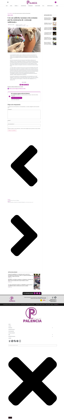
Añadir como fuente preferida (16, 97)
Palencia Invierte (37, 5)
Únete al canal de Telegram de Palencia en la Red (17, 88)
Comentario (10, 109)
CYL (23, 82)
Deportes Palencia (49, 5)
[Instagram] (17, 341)
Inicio (7, 5)
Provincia (16, 5)
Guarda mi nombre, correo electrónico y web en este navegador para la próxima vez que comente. (24, 128)
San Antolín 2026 (23, 5)
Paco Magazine (30, 5)
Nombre (9, 120)
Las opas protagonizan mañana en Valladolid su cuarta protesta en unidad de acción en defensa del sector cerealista (20, 285)
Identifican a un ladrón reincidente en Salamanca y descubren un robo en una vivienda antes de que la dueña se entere (20, 280)
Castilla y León (11, 13)
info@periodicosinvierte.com (52, 300)
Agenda (57, 5)
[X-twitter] (55, 297)
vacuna (25, 82)
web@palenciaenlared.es (53, 299)
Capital (11, 5)
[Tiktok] (15, 341)
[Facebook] (53, 297)
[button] (20, 84)
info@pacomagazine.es (53, 301)
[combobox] (32, 345)
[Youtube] (20, 341)
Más (43, 5)
